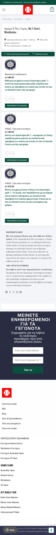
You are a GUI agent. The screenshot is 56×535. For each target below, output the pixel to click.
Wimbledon (19, 19)
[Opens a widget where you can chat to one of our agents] (10, 530)
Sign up (28, 370)
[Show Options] (40, 360)
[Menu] (3, 9)
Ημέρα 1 (28, 19)
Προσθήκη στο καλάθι (17, 106)
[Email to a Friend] (17, 292)
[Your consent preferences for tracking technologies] (51, 530)
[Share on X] (13, 292)
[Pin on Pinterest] (20, 292)
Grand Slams (7, 19)
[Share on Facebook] (10, 292)
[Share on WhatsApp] (6, 292)
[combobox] (27, 360)
